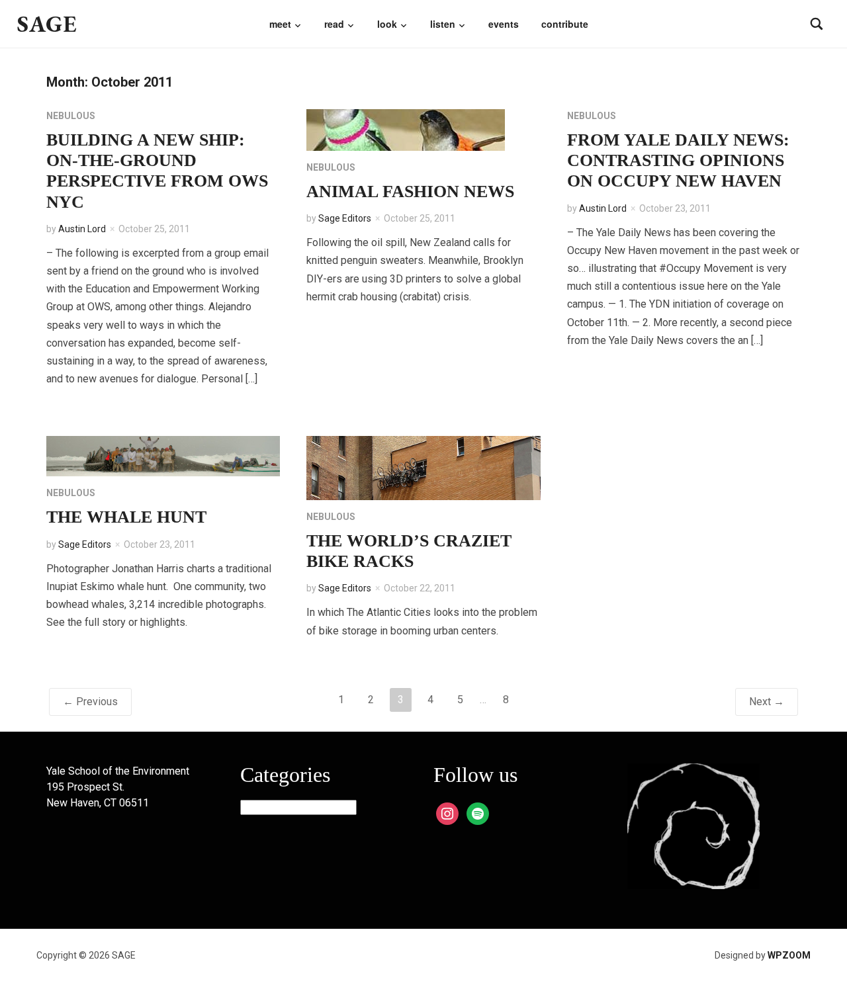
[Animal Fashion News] (405, 129)
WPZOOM (789, 955)
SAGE (47, 23)
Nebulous (70, 115)
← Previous (90, 701)
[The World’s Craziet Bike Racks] (423, 467)
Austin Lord (82, 229)
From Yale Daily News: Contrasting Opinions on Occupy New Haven (678, 160)
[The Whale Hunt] (163, 455)
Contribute (564, 23)
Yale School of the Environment (117, 771)
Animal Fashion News (410, 191)
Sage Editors (344, 218)
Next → (766, 701)
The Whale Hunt (126, 517)
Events (503, 23)
